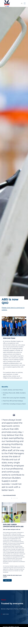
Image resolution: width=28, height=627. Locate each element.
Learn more (6, 614)
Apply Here (7, 580)
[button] (11, 498)
